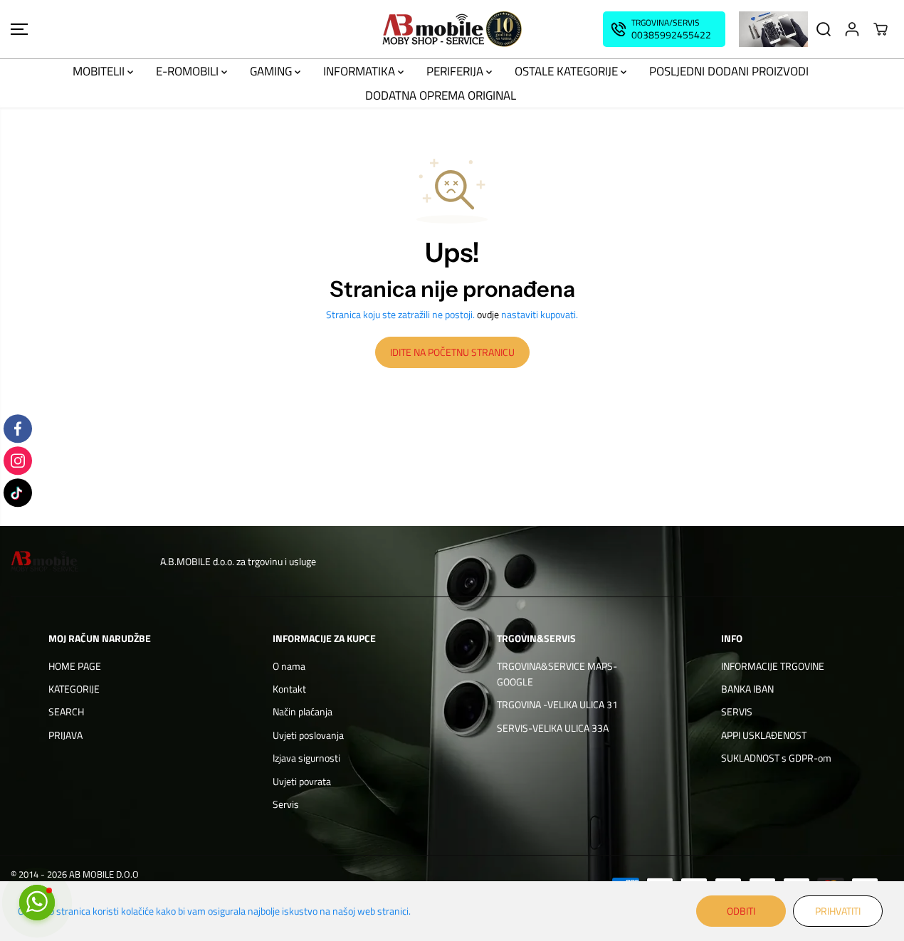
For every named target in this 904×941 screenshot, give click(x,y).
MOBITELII (100, 71)
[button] (19, 29)
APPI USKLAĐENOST (763, 734)
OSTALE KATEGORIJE (568, 71)
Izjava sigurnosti (306, 757)
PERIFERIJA (456, 71)
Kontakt (289, 688)
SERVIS (736, 711)
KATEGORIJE (74, 688)
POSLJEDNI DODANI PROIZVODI (729, 71)
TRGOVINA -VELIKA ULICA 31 (557, 704)
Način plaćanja (302, 711)
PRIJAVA (65, 734)
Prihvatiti (838, 910)
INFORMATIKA (360, 71)
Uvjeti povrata (302, 781)
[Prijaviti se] (852, 29)
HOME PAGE (74, 665)
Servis (286, 804)
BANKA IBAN (747, 688)
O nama (289, 665)
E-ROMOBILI (188, 71)
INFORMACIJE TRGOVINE (772, 665)
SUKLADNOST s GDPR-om (776, 757)
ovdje (488, 314)
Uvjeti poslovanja (308, 734)
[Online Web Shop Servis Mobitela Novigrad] (452, 29)
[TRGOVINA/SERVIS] (664, 29)
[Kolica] (880, 29)
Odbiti (741, 910)
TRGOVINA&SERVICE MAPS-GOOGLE (557, 673)
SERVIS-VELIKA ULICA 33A (553, 727)
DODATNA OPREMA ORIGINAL (440, 95)
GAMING (272, 71)
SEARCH (66, 711)
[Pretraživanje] (823, 29)
